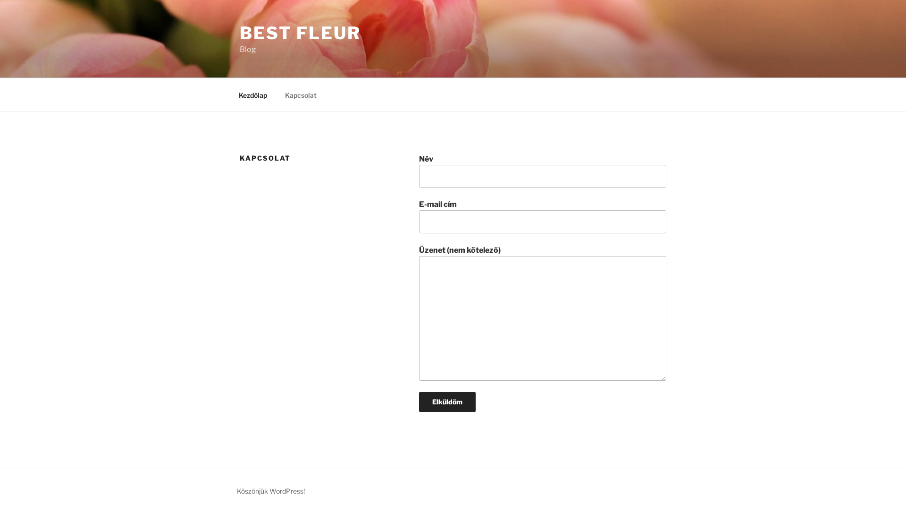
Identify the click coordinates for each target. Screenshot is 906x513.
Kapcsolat (301, 95)
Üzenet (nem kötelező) (460, 250)
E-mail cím (438, 204)
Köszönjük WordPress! (271, 491)
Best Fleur (300, 33)
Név (426, 158)
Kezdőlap (253, 95)
